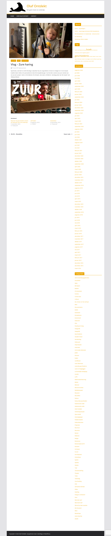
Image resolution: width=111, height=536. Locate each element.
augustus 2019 (79, 188)
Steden (77, 465)
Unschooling (78, 481)
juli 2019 (77, 190)
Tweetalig (77, 478)
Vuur (76, 497)
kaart (100, 56)
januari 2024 (78, 105)
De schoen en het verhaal (82, 302)
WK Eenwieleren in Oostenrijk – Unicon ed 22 (87, 34)
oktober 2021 (78, 140)
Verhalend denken (80, 486)
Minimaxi (79, 59)
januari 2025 (78, 94)
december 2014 (79, 265)
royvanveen (23, 68)
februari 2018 (78, 231)
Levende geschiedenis (81, 366)
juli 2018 (77, 217)
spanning (99, 59)
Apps (76, 283)
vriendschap (85, 61)
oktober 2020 (78, 161)
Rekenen (77, 436)
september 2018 (79, 212)
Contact (33, 16)
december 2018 (79, 204)
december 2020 (79, 156)
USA (76, 484)
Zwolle (76, 519)
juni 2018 (77, 220)
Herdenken (53, 121)
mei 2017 (77, 249)
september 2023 (79, 110)
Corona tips (78, 296)
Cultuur (77, 299)
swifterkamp (77, 61)
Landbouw (77, 361)
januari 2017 (78, 260)
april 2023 (77, 118)
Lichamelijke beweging (81, 371)
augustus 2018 (79, 215)
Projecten (77, 425)
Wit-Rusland (78, 508)
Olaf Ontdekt (37, 6)
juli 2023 (77, 116)
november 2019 (79, 180)
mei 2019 (77, 196)
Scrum (76, 452)
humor (97, 56)
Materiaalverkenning (80, 379)
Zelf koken (33, 121)
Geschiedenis (78, 334)
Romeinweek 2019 (80, 444)
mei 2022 (77, 137)
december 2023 (79, 107)
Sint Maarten (78, 454)
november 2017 (79, 239)
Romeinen (77, 441)
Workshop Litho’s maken (81, 39)
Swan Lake (67, 134)
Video (19, 60)
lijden (76, 59)
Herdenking (78, 339)
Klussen (77, 355)
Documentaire (78, 307)
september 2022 (79, 126)
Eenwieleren (78, 315)
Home (12, 16)
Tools (76, 476)
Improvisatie (78, 344)
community (77, 52)
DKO (76, 304)
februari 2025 (78, 91)
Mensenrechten (79, 387)
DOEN (76, 310)
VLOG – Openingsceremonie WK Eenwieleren (87, 31)
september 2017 (79, 244)
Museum (77, 393)
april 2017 (77, 252)
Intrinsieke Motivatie (80, 350)
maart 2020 (78, 169)
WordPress (47, 534)
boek (89, 49)
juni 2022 (77, 134)
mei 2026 (77, 78)
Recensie (77, 427)
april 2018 (77, 225)
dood (81, 52)
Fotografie (77, 328)
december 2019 (79, 177)
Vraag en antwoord (80, 494)
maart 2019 (78, 201)
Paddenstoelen (79, 419)
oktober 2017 (78, 241)
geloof (88, 52)
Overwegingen (79, 417)
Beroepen (77, 286)
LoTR (76, 377)
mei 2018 (77, 223)
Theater (77, 473)
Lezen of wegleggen (80, 369)
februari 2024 (78, 102)
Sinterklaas (78, 457)
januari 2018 (78, 233)
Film (76, 323)
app (85, 50)
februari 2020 (78, 172)
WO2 (76, 510)
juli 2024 (77, 99)
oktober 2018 (78, 209)
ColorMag (39, 534)
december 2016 (79, 263)
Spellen (77, 462)
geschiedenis (82, 55)
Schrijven (77, 449)
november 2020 (79, 158)
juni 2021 (77, 145)
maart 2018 (78, 228)
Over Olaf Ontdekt (22, 16)
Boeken (77, 288)
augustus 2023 (79, 113)
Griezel (90, 56)
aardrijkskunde (81, 50)
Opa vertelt (78, 414)
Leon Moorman (79, 363)
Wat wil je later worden (81, 505)
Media (76, 382)
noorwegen (87, 59)
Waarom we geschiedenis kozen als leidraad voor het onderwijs (19, 121)
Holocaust (77, 342)
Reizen (76, 433)
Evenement (78, 318)
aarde (76, 50)
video (81, 61)
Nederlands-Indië (79, 403)
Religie (76, 438)
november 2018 (79, 207)
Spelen (76, 460)
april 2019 (77, 199)
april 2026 (77, 81)
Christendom (94, 50)
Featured (13, 60)
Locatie (77, 374)
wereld (90, 61)
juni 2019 (77, 193)
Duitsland (77, 312)
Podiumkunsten (79, 422)
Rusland (77, 446)
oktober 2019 (78, 182)
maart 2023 (78, 121)
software (95, 59)
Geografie (77, 331)
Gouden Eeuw (78, 336)
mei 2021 (77, 148)
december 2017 (79, 236)
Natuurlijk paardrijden (81, 401)
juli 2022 (77, 132)
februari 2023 (78, 124)
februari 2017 (78, 257)
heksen (93, 56)
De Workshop (78, 36)
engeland (84, 52)
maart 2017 (78, 255)
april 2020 (77, 166)
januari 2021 (78, 153)
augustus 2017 (79, 247)
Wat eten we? (25, 60)
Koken (76, 358)
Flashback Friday (79, 326)
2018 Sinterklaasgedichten (82, 278)
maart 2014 (78, 268)
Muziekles (77, 395)
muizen (83, 59)
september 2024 (79, 97)
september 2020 (79, 164)
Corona (77, 294)
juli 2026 (77, 73)
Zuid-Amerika (78, 516)
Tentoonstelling (79, 470)
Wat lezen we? (78, 502)
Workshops (78, 513)
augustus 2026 (79, 70)
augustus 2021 (79, 142)
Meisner (77, 385)
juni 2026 (77, 75)
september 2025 (79, 86)
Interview (77, 347)
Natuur (77, 398)
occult (91, 59)
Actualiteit (77, 280)
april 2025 (77, 89)
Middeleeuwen (79, 390)
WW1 (93, 61)
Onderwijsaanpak (79, 411)
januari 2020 (78, 174)
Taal (76, 468)
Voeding (77, 492)
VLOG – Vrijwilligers (80, 28)
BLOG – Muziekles (16, 134)
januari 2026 (78, 83)
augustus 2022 (79, 129)
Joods (76, 353)
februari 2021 (78, 150)
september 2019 (79, 185)
